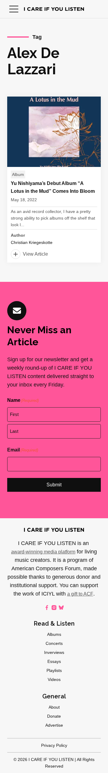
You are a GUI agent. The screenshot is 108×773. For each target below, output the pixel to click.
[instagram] (54, 607)
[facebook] (46, 607)
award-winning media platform (43, 551)
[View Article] (54, 180)
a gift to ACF (80, 593)
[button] (13, 9)
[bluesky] (61, 607)
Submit (54, 484)
